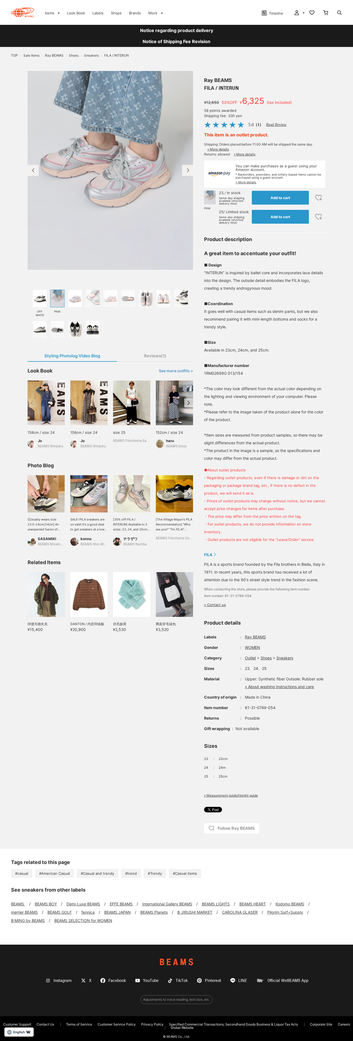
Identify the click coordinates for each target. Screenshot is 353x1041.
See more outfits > (176, 371)
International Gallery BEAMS (167, 904)
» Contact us (215, 605)
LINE (242, 981)
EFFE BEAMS (121, 904)
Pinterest (213, 981)
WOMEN (252, 647)
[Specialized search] (339, 13)
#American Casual (54, 873)
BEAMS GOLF (59, 912)
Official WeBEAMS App (288, 981)
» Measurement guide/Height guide (231, 795)
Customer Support (17, 1024)
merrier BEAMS (24, 912)
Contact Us (45, 1024)
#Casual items (185, 873)
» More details (218, 149)
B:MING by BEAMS (28, 920)
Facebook (117, 981)
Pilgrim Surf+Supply (285, 912)
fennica (88, 912)
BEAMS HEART (252, 904)
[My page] (298, 13)
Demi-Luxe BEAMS (83, 904)
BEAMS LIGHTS (216, 904)
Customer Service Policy (117, 1024)
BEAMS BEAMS (22, 12)
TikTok (182, 981)
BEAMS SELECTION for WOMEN (83, 920)
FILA (208, 554)
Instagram (63, 981)
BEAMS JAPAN (117, 912)
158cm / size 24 (41, 432)
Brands (135, 13)
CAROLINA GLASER (240, 912)
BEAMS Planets (154, 912)
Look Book (76, 13)
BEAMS (18, 904)
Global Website (182, 1028)
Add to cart (280, 197)
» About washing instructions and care (279, 686)
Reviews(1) (155, 355)
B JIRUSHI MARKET (194, 912)
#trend (131, 873)
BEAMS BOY (46, 904)
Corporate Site (321, 1024)
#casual (21, 873)
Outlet (250, 658)
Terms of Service (79, 1024)
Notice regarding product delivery (176, 30)
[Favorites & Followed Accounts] (312, 13)
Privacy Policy (152, 1024)
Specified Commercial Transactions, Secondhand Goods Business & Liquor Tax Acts (233, 1024)
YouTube (151, 981)
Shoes (266, 658)
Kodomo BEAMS (290, 904)
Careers (344, 1024)
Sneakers (284, 658)
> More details (246, 182)
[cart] (325, 13)
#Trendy (155, 873)
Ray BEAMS (218, 80)
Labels (97, 13)
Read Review (276, 125)
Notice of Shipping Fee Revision (176, 41)
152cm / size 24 (169, 432)
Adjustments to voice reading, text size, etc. (176, 999)
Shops (116, 13)
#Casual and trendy (97, 873)
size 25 (119, 432)
